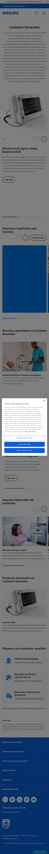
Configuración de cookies (24, 438)
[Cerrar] (44, 400)
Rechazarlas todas (24, 444)
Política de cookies (30, 431)
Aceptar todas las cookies (24, 450)
